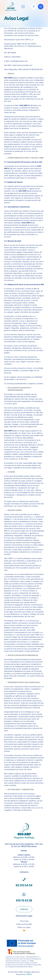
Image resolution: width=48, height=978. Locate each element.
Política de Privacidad (24, 924)
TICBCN (29, 974)
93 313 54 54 (24, 885)
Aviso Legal (24, 921)
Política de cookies (24, 927)
